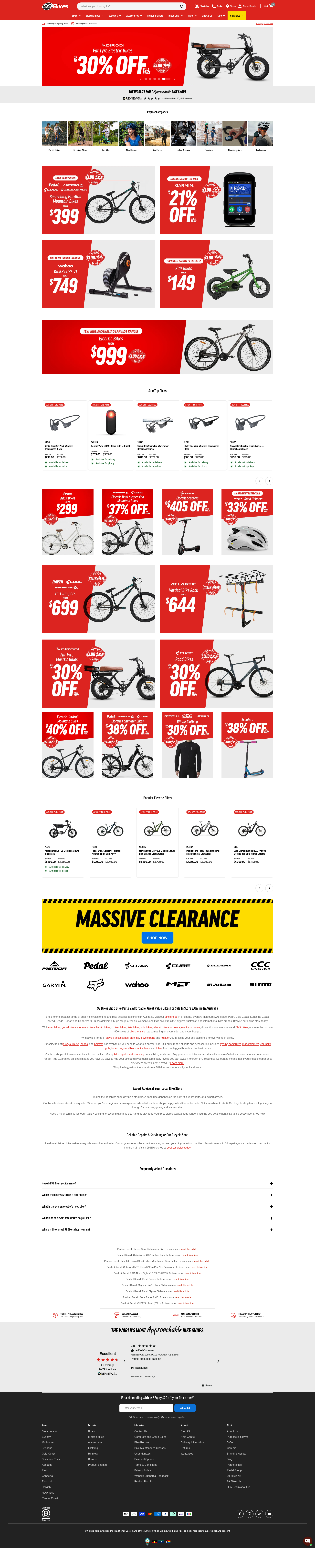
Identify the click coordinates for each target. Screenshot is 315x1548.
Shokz (47, 442)
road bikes (54, 1027)
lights (107, 1048)
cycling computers (230, 1044)
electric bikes (161, 1027)
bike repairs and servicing (129, 1054)
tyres (147, 1048)
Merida (142, 847)
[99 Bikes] (98, 200)
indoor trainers (250, 1044)
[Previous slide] (140, 79)
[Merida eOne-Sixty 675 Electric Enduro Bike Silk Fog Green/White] (157, 829)
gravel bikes (69, 1027)
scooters (175, 1027)
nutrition (165, 1037)
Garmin (94, 442)
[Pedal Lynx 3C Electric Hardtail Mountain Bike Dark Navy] (110, 829)
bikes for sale (137, 1031)
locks (114, 1048)
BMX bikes (241, 1027)
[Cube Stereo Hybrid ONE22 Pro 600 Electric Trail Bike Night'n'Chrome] (252, 829)
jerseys (66, 1044)
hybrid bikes (103, 1027)
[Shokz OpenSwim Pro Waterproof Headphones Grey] (157, 423)
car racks (265, 1044)
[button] (146, 79)
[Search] (182, 6)
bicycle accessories (117, 1037)
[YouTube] (269, 1514)
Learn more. (177, 1063)
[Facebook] (240, 1514)
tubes (159, 1048)
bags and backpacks (131, 1048)
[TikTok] (259, 1514)
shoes (84, 1044)
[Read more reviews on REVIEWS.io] (107, 1374)
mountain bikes (86, 1027)
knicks (75, 1044)
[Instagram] (249, 1514)
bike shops (171, 1016)
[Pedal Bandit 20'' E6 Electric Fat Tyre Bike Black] (63, 829)
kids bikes (146, 1027)
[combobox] (131, 6)
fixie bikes (133, 1027)
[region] (171, 1361)
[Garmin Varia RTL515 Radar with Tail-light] (111, 423)
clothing (134, 1037)
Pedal (47, 847)
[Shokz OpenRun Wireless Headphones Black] (204, 423)
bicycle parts (147, 1037)
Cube (236, 847)
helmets (98, 1044)
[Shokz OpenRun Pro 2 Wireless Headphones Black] (65, 423)
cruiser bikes (119, 1027)
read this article (189, 1249)
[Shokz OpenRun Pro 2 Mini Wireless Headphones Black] (250, 423)
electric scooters (190, 1027)
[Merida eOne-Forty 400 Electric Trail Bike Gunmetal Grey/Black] (204, 829)
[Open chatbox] (307, 1541)
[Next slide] (175, 79)
